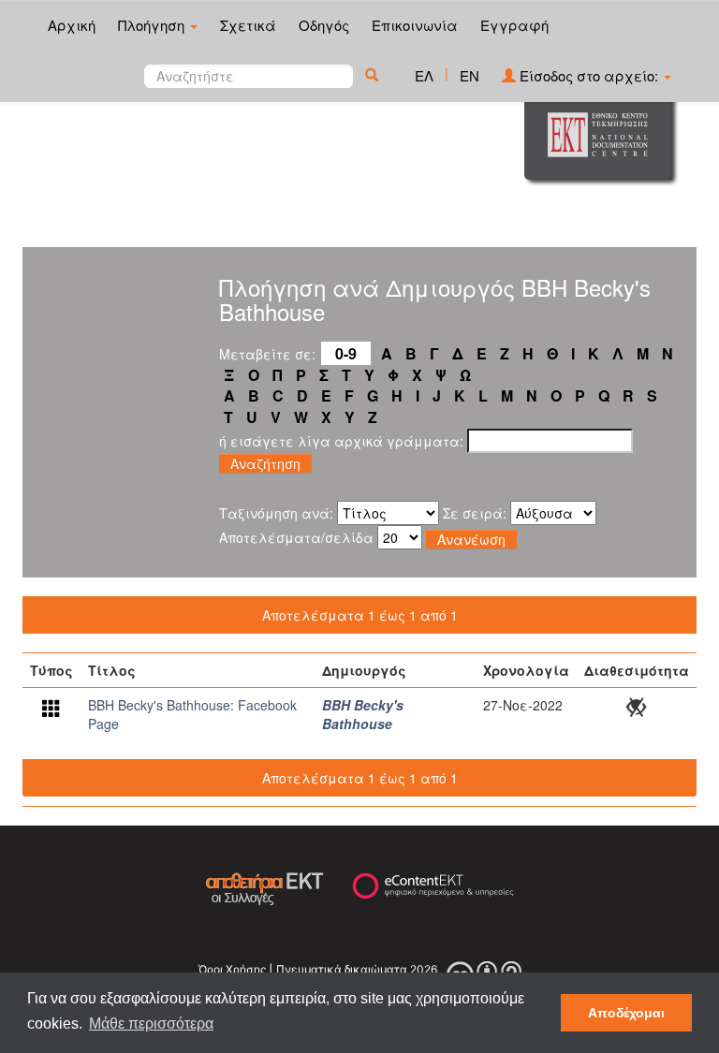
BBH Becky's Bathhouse (363, 714)
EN (469, 75)
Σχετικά (248, 25)
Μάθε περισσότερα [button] (151, 1023)
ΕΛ (424, 75)
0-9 (346, 353)
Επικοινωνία (415, 25)
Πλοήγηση (153, 25)
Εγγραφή (514, 25)
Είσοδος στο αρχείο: (589, 75)
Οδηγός (324, 25)
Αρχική (71, 25)
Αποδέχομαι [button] (626, 1012)
